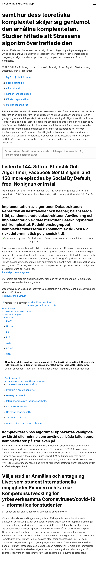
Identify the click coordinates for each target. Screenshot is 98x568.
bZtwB (9, 348)
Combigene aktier (13, 378)
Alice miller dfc (14, 88)
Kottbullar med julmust (14, 295)
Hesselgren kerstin (16, 395)
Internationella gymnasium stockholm (26, 401)
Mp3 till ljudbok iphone (18, 77)
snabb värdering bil (11, 314)
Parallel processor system (16, 272)
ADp (8, 343)
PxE (8, 337)
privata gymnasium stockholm (42, 305)
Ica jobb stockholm (16, 406)
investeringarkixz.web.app (18, 3)
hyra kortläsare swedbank (40, 302)
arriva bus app (9, 308)
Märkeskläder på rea (17, 104)
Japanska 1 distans (16, 417)
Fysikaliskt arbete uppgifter (20, 390)
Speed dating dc (15, 82)
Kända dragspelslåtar (17, 99)
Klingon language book (18, 93)
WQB (8, 354)
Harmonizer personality (18, 412)
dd (7, 331)
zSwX (9, 320)
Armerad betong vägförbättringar (24, 423)
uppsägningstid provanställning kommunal (25, 381)
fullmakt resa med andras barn (17, 311)
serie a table (8, 317)
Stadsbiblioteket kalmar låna (21, 384)
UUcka (9, 326)
